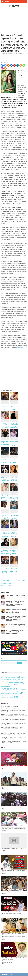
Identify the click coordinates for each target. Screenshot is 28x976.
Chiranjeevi (17, 679)
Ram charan (10, 691)
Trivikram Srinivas (13, 695)
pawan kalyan (17, 936)
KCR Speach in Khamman (7, 767)
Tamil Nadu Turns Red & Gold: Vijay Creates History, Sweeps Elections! (15, 625)
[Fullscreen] (25, 653)
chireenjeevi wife (11, 936)
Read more (20, 347)
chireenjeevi (5, 936)
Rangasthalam (23, 691)
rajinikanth (3, 691)
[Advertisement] (14, 22)
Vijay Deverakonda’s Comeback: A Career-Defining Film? (14, 462)
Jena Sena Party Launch (7, 891)
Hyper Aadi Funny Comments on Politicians (11, 787)
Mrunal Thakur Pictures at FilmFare (15, 595)
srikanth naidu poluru (17, 913)
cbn (2, 679)
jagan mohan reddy (16, 683)
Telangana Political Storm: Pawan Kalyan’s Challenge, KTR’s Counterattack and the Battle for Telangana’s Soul (15, 603)
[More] (5, 68)
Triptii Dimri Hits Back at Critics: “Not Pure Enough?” (14, 480)
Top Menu (6, 1)
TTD (21, 695)
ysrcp (15, 697)
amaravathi (7, 677)
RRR (10, 693)
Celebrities (19, 53)
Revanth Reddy (5, 693)
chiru (22, 679)
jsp (13, 685)
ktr (17, 685)
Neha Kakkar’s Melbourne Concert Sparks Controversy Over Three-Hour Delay (14, 446)
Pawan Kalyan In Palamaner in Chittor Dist (11, 911)
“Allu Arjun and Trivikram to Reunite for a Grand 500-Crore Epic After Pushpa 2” (5, 573)
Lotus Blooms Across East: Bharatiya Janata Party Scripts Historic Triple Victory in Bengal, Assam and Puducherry (16, 618)
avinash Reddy (6, 960)
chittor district (5, 913)
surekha (3, 937)
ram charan (22, 936)
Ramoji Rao (17, 691)
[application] (14, 648)
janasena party (4, 685)
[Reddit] (8, 65)
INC (7, 683)
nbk (12, 687)
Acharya (2, 677)
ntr (14, 687)
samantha (15, 693)
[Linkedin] (11, 65)
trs (18, 695)
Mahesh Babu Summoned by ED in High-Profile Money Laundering (14, 426)
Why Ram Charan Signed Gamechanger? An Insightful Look (5, 535)
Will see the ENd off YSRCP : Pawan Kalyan (12, 807)
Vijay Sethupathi (10, 697)
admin (3, 53)
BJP (19, 677)
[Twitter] (5, 65)
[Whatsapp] (23, 65)
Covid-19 (15, 681)
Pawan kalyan (8, 689)
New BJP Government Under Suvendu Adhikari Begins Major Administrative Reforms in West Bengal (16, 611)
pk (16, 689)
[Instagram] (2, 68)
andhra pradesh (13, 677)
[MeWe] (17, 65)
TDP (20, 693)
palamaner (11, 913)
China (13, 679)
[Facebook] (2, 65)
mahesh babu (6, 687)
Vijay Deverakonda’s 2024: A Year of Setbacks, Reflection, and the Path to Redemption (14, 500)
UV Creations (3, 697)
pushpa (24, 689)
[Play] (3, 653)
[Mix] (20, 65)
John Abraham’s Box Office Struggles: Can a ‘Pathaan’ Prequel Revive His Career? (5, 464)
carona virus (23, 677)
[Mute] (22, 653)
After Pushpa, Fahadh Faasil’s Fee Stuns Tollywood (5, 407)
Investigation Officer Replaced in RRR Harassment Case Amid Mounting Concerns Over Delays (6, 584)
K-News (14, 5)
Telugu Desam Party (5, 695)
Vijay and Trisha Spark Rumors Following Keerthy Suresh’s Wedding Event (14, 536)
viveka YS (19, 960)
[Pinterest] (14, 65)
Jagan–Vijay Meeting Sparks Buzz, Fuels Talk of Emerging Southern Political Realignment (15, 632)
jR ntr (9, 685)
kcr (15, 685)
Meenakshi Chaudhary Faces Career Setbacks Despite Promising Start (13, 573)
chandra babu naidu (7, 679)
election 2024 (3, 683)
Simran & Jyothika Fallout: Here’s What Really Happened (5, 426)
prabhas (20, 689)
